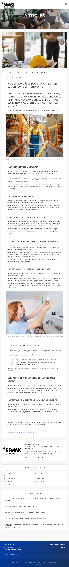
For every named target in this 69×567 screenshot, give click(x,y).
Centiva (38, 564)
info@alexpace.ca (14, 554)
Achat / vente (10, 479)
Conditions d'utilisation (35, 562)
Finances (40, 473)
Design (7, 484)
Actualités (9, 481)
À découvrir (9, 476)
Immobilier (40, 476)
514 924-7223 (11, 552)
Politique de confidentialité (19, 562)
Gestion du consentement (50, 562)
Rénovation (14, 73)
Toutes (8, 473)
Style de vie (41, 481)
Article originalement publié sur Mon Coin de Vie (22, 432)
